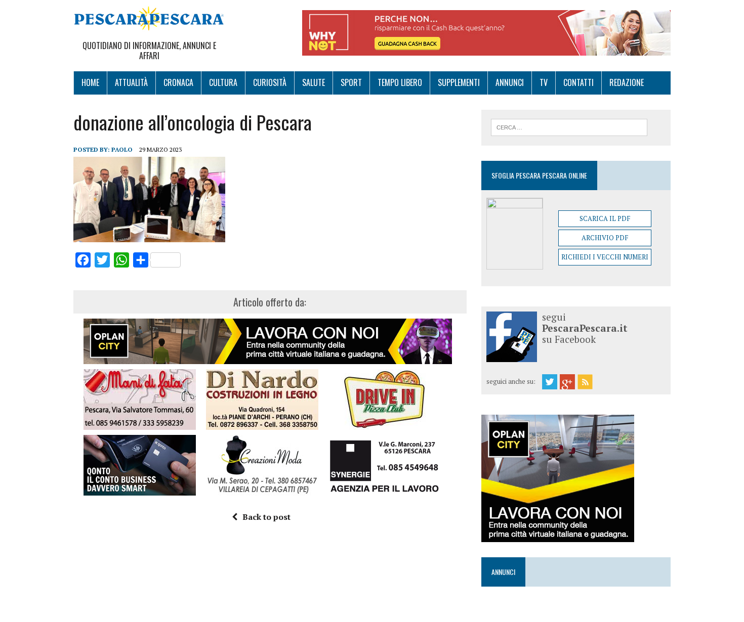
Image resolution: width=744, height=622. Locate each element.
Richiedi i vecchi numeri (604, 256)
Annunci (509, 82)
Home (90, 82)
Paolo (122, 149)
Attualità (131, 82)
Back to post (266, 516)
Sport (351, 82)
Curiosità (269, 82)
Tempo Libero (400, 82)
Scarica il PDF (605, 218)
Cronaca (178, 82)
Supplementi (459, 82)
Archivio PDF (605, 237)
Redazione (626, 82)
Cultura (223, 82)
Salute (313, 82)
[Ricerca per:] (569, 126)
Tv (544, 82)
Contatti (578, 82)
